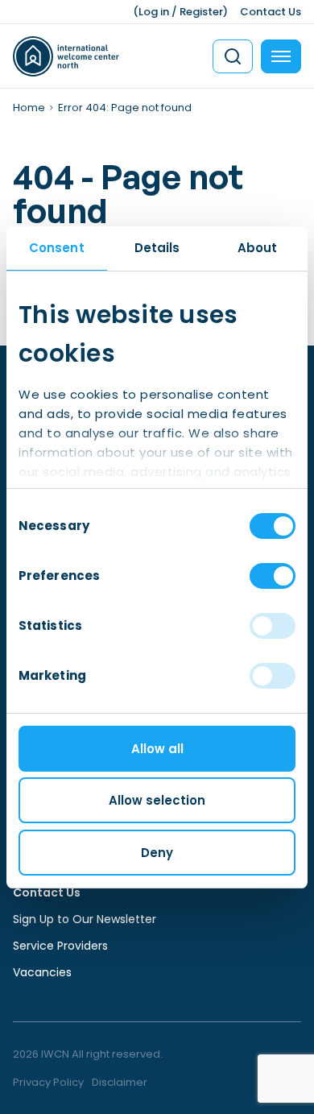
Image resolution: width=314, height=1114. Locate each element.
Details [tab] (157, 247)
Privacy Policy (48, 1082)
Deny (157, 852)
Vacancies (42, 972)
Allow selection (157, 800)
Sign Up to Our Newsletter (84, 919)
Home (29, 107)
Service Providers (60, 946)
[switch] (272, 576)
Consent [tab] (57, 247)
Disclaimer (119, 1082)
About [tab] (258, 247)
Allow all (157, 748)
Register (201, 11)
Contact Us (270, 11)
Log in (153, 11)
